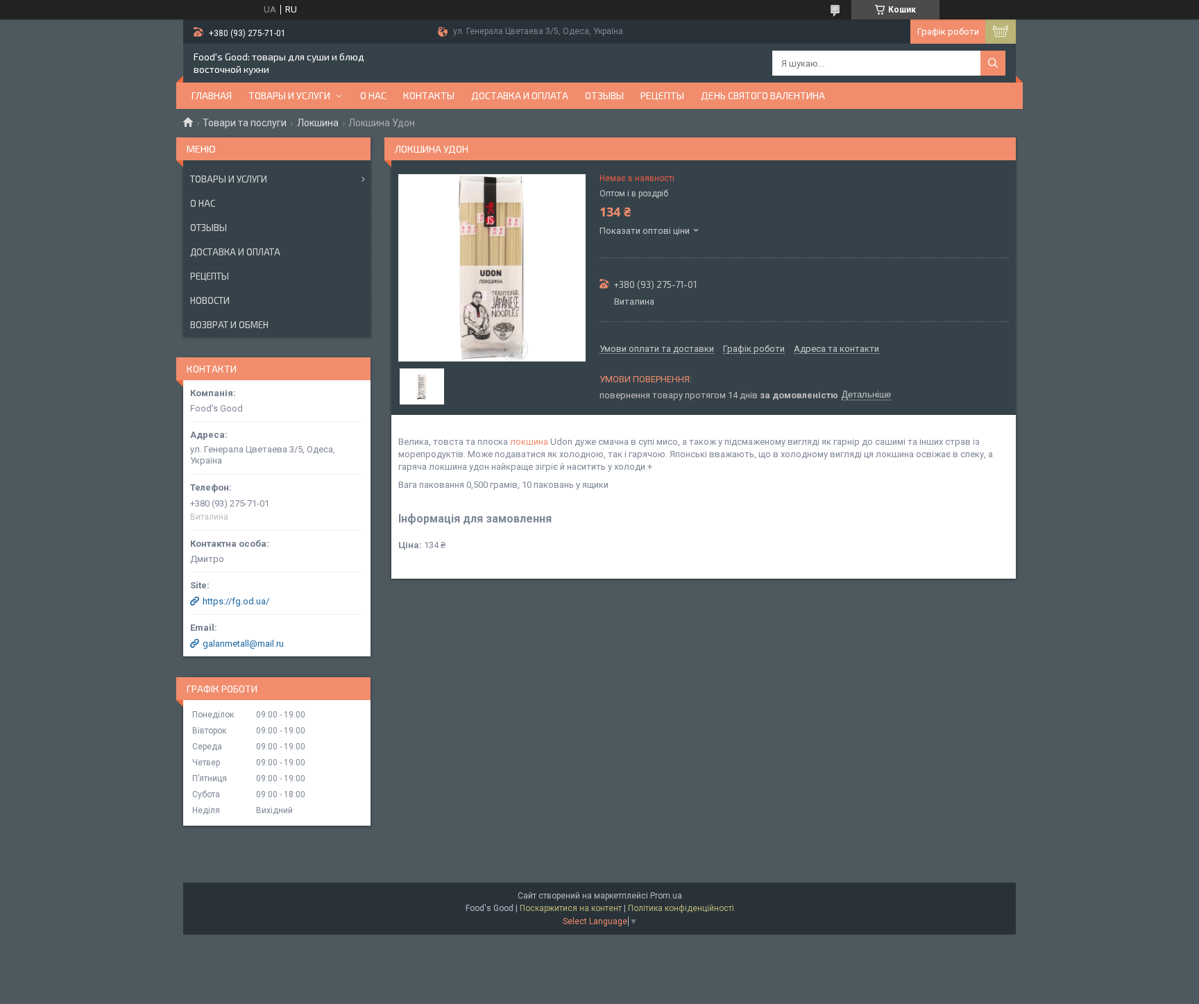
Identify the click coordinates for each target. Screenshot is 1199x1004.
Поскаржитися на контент (571, 908)
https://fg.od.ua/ (236, 601)
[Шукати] (992, 63)
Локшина (318, 122)
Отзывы (604, 95)
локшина (529, 441)
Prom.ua (666, 896)
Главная (212, 95)
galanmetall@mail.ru (243, 643)
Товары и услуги (289, 95)
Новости (210, 300)
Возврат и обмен (229, 324)
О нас (373, 95)
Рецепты (662, 95)
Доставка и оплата (519, 95)
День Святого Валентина (763, 95)
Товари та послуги (245, 122)
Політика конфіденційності (681, 908)
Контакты (428, 95)
